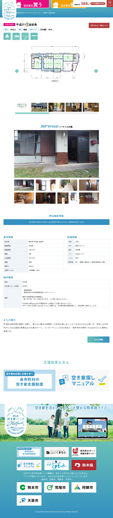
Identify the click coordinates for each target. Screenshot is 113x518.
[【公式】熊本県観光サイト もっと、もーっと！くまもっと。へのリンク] (56, 465)
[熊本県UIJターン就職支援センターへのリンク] (84, 452)
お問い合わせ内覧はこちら (99, 25)
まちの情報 (98, 339)
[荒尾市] (56, 487)
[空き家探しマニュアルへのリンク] (83, 380)
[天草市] (29, 500)
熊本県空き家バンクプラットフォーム (27, 13)
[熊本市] (29, 487)
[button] (17, 71)
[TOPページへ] (9, 10)
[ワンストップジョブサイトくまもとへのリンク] (56, 452)
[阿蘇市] (84, 487)
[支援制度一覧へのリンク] (30, 380)
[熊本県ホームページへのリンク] (84, 465)
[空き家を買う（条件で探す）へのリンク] (31, 4)
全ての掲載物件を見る (97, 4)
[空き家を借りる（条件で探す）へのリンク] (69, 4)
